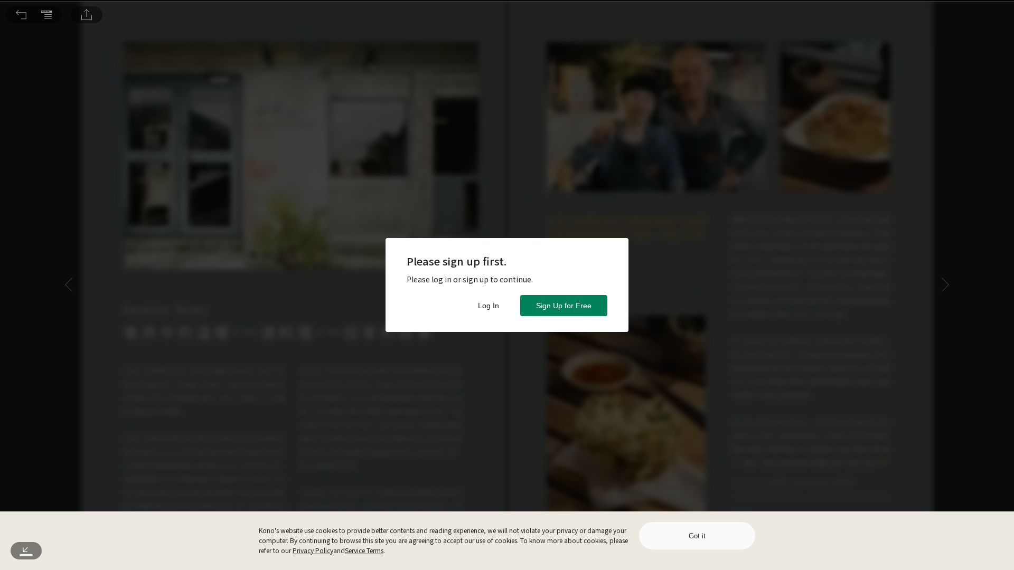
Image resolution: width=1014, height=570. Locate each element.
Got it (697, 536)
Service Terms (364, 550)
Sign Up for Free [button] (564, 305)
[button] (21, 14)
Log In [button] (488, 305)
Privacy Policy (313, 550)
